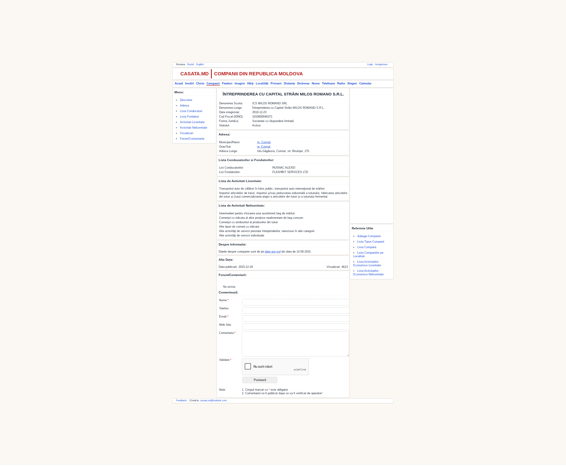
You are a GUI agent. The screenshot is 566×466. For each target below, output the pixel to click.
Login (370, 64)
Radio (341, 83)
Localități (262, 83)
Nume (316, 83)
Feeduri (227, 83)
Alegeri (352, 83)
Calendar (365, 83)
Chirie (200, 83)
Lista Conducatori (191, 111)
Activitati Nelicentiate (193, 127)
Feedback (181, 400)
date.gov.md (273, 251)
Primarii (276, 83)
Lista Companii (366, 247)
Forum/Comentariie (192, 138)
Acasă (179, 83)
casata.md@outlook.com (213, 400)
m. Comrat (264, 142)
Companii (213, 83)
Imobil (189, 83)
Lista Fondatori (189, 116)
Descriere (186, 100)
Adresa (184, 105)
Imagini (240, 83)
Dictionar (303, 83)
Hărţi (250, 83)
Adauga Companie (369, 236)
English (200, 64)
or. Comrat (263, 146)
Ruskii (190, 64)
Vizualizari (186, 133)
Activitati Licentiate (192, 122)
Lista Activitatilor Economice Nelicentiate (368, 272)
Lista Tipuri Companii (370, 241)
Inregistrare (381, 64)
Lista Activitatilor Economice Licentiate (367, 263)
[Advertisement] (283, 31)
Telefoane (328, 83)
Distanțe (289, 83)
